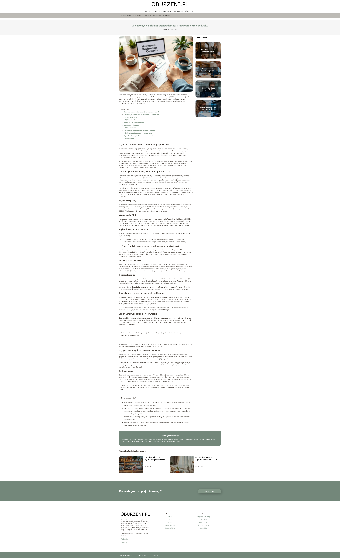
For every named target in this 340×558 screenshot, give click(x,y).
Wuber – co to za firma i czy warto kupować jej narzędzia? (208, 70)
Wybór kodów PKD (130, 120)
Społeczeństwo (165, 11)
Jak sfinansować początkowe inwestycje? (138, 133)
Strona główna (124, 15)
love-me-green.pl (203, 525)
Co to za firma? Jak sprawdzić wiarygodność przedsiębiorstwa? (208, 89)
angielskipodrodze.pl (203, 517)
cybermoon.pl (203, 519)
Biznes (147, 11)
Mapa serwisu (142, 555)
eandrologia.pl (203, 522)
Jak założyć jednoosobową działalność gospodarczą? (142, 114)
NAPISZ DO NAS (209, 491)
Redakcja (124, 539)
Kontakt (124, 543)
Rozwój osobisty (188, 11)
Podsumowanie (129, 138)
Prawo (154, 11)
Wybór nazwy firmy (131, 117)
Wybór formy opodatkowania (134, 122)
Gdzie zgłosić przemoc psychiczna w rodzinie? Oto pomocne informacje (206, 458)
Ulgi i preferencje (130, 127)
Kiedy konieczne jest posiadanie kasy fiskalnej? (140, 130)
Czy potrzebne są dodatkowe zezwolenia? (138, 136)
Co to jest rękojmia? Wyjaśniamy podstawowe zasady (154, 458)
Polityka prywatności (125, 555)
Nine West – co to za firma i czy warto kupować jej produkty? (208, 51)
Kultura (176, 11)
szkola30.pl (203, 528)
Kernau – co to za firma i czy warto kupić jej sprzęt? (208, 108)
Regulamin (155, 555)
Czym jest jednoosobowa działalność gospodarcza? (141, 112)
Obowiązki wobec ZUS (131, 125)
